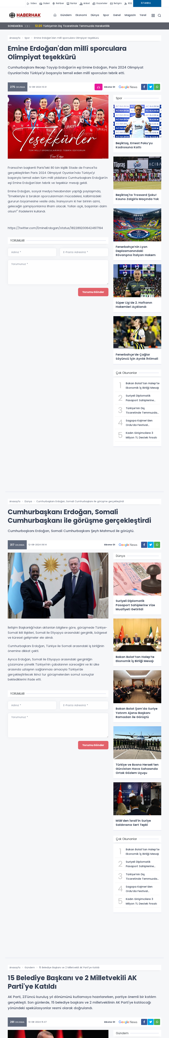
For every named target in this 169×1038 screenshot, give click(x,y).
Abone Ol (109, 86)
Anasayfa (14, 38)
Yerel (143, 15)
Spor (106, 15)
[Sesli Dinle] (98, 87)
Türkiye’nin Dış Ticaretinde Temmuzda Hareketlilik (72, 26)
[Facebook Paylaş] (144, 87)
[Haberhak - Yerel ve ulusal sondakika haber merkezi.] (24, 15)
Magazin (130, 15)
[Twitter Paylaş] (151, 87)
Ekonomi (81, 15)
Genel (117, 15)
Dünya (95, 15)
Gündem (66, 15)
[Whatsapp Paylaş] (157, 87)
